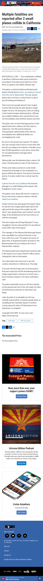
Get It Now (22, 512)
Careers (6, 551)
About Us (7, 546)
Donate (36, 3)
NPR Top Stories (26, 321)
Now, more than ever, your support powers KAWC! (21, 390)
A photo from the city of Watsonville (16, 183)
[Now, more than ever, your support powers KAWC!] (21, 369)
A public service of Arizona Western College (17, 559)
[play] (3, 578)
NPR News (11, 321)
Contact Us (7, 555)
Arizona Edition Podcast (21, 448)
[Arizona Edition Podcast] (21, 424)
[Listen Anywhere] (21, 486)
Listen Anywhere (21, 504)
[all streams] (40, 578)
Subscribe (21, 463)
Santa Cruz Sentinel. (10, 199)
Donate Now (21, 396)
